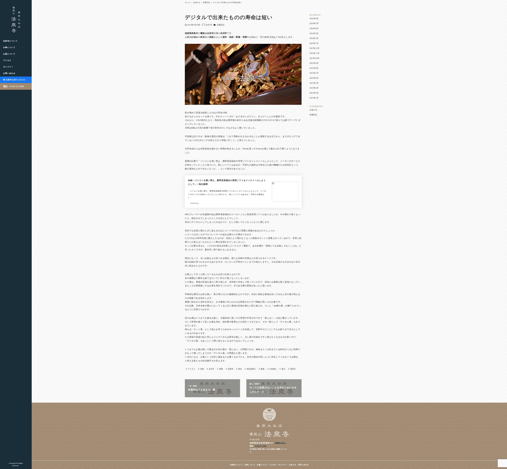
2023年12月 (314, 48)
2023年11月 (314, 53)
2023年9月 (314, 63)
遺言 (283, 369)
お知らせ (313, 110)
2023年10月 (314, 58)
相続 (240, 369)
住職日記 (221, 25)
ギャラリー (282, 465)
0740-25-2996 (261, 446)
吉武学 (211, 369)
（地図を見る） (280, 443)
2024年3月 (314, 33)
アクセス (273, 465)
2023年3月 (314, 93)
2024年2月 (314, 38)
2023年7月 (314, 73)
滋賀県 (230, 369)
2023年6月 (314, 78)
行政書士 (273, 369)
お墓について (262, 465)
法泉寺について (236, 465)
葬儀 (262, 369)
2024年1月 (314, 43)
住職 (202, 369)
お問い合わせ (303, 465)
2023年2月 (314, 98)
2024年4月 (314, 28)
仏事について (249, 465)
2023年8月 (314, 68)
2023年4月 (314, 88)
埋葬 (221, 369)
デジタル (191, 369)
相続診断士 (251, 369)
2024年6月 (314, 18)
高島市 (293, 369)
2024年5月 (314, 23)
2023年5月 (314, 83)
